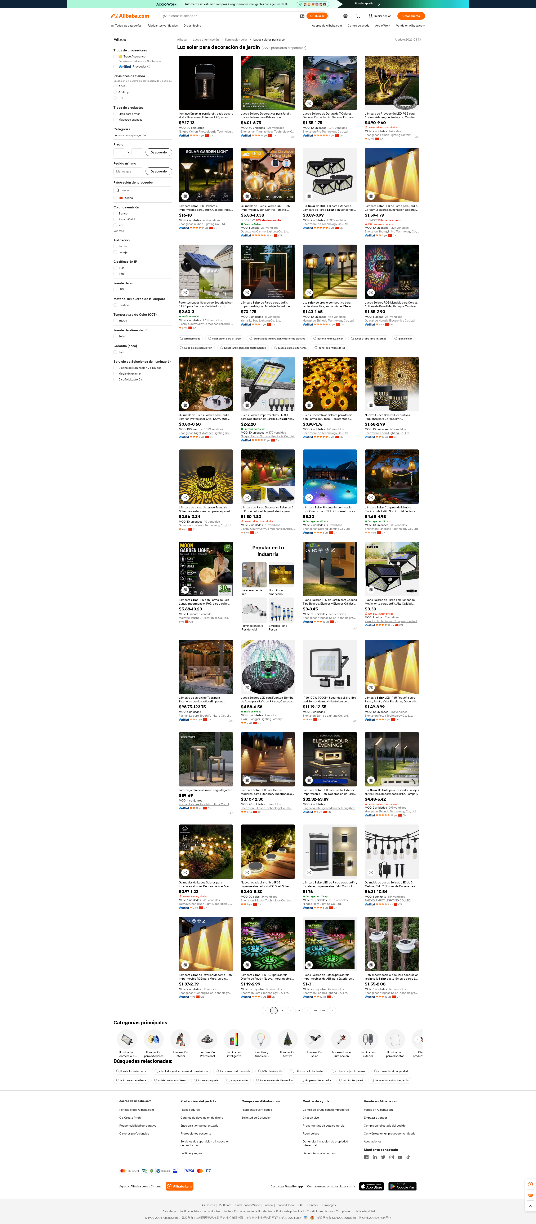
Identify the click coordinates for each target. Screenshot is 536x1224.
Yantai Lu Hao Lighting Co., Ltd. (261, 320)
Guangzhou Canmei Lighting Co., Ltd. (265, 231)
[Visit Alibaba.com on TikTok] (408, 1157)
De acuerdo (159, 152)
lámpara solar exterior (318, 1080)
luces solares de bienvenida (276, 1080)
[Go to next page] (332, 1010)
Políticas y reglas (191, 1153)
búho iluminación (272, 1071)
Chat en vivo (311, 1117)
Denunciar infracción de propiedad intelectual (325, 1143)
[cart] (359, 16)
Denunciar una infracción (319, 1153)
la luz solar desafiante (133, 1080)
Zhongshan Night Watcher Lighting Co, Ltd (206, 433)
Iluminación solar (236, 39)
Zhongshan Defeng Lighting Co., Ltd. (326, 528)
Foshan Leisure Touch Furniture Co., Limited (206, 715)
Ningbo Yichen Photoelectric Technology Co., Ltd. (206, 131)
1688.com (225, 1205)
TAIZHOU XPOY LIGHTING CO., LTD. (388, 900)
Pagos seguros (190, 1109)
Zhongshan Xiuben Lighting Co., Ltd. (202, 224)
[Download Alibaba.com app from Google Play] (402, 1186)
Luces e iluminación (206, 39)
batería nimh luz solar (330, 338)
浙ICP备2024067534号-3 (374, 1217)
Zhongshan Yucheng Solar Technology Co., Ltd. (206, 992)
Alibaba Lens (139, 1186)
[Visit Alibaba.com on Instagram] (391, 1157)
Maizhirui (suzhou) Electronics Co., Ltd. (204, 617)
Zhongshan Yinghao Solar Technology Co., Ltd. (268, 131)
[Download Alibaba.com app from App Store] (371, 1186)
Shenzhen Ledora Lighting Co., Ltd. (387, 433)
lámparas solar (239, 1080)
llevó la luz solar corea (133, 1071)
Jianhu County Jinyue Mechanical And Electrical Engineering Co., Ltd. (206, 323)
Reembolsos (311, 1133)
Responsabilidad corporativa (137, 1125)
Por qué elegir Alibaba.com (136, 1109)
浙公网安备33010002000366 (336, 1217)
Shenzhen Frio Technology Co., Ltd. (325, 131)
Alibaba (182, 39)
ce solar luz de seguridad (393, 1071)
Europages (329, 1205)
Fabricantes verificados (257, 1109)
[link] (530, 1184)
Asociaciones (372, 1141)
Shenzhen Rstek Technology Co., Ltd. (389, 715)
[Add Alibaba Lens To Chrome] (179, 1186)
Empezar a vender (375, 1117)
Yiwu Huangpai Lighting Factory (261, 719)
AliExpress (208, 1205)
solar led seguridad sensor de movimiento (183, 1071)
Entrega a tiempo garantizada (199, 1125)
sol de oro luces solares (172, 1080)
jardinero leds (192, 338)
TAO (300, 1205)
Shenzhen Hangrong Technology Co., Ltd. (391, 528)
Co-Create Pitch (130, 1117)
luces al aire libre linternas (370, 338)
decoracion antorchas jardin (391, 1080)
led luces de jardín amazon (350, 1071)
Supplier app (294, 1186)
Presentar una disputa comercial (324, 1125)
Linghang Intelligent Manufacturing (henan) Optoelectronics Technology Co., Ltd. (330, 808)
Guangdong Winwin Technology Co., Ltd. (205, 525)
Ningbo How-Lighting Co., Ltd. (322, 903)
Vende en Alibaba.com (378, 1109)
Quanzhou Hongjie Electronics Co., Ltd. (390, 320)
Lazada (268, 1205)
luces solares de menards (235, 1071)
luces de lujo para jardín (198, 347)
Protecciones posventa (195, 1133)
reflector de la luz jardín (309, 1071)
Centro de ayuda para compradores (326, 1109)
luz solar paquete (208, 1080)
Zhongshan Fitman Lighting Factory (388, 135)
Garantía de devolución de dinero (201, 1117)
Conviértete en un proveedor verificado (389, 1133)
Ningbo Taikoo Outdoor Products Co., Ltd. (268, 436)
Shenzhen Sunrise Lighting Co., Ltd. (326, 715)
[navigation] (142, 525)
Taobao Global (285, 1205)
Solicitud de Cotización (256, 1117)
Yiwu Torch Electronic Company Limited (391, 621)
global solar (405, 338)
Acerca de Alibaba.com (135, 1101)
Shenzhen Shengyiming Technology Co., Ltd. (392, 231)
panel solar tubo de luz (332, 347)
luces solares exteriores (292, 347)
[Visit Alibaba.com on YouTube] (399, 1157)
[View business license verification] (306, 1218)
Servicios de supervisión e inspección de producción (204, 1143)
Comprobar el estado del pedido (385, 1125)
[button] (302, 15)
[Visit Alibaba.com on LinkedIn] (374, 1157)
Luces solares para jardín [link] (269, 39)
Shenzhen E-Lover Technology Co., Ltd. (266, 808)
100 (324, 1010)
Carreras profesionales (134, 1133)
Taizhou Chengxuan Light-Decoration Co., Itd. (206, 903)
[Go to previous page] (265, 1010)
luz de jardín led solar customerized (245, 347)
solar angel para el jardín (226, 338)
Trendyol (312, 1205)
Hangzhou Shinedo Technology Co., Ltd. (328, 320)
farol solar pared (353, 1080)
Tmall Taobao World (247, 1205)
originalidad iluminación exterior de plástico (279, 338)
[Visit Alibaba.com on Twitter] (383, 1157)
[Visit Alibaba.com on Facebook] (366, 1157)
